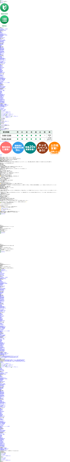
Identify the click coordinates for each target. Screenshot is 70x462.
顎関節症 (1, 36)
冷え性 (1, 92)
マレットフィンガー (3, 60)
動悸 (0, 93)
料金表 (1, 272)
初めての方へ (2, 274)
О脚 (0, 315)
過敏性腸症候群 (2, 102)
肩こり (1, 287)
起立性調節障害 (2, 349)
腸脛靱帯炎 (1, 77)
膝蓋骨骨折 (1, 336)
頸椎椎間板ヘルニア (3, 34)
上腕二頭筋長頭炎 (2, 40)
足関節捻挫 (1, 85)
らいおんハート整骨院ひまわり (9, 357)
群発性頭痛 (1, 98)
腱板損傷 (1, 83)
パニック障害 (2, 351)
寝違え (1, 32)
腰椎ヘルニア (2, 296)
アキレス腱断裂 (2, 87)
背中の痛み (1, 44)
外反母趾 (1, 66)
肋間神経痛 (1, 43)
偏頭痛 (1, 340)
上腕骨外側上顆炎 (2, 62)
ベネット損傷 (2, 42)
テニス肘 (1, 330)
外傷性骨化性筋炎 (2, 86)
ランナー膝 (1, 74)
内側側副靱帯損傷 (2, 78)
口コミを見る (3, 210)
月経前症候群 (2, 344)
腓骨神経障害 (2, 67)
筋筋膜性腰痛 (2, 51)
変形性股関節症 (2, 72)
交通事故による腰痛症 (3, 104)
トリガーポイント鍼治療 (4, 277)
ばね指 (1, 57)
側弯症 (1, 45)
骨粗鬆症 (1, 311)
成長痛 (1, 71)
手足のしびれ (2, 304)
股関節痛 (1, 319)
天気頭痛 (1, 342)
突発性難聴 (1, 97)
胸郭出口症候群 (2, 37)
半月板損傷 (1, 81)
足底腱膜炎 (1, 75)
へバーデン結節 (2, 63)
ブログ (1, 107)
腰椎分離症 (1, 47)
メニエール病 (2, 338)
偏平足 (1, 69)
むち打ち (1, 285)
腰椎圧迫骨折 (2, 298)
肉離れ (1, 323)
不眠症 (1, 91)
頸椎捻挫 (1, 281)
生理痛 (1, 96)
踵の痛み (1, 65)
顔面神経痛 (1, 35)
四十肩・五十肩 (2, 39)
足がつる (1, 68)
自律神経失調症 (2, 99)
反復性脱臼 (1, 41)
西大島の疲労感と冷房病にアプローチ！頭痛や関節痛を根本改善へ (15, 359)
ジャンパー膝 (2, 80)
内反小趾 (1, 70)
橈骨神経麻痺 (2, 306)
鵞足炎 (1, 317)
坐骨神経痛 (1, 54)
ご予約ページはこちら (4, 208)
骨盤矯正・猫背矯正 (3, 30)
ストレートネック (2, 33)
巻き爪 (1, 321)
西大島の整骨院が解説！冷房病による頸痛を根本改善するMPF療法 (15, 361)
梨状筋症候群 (2, 48)
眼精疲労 (1, 89)
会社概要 (1, 361)
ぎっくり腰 (1, 53)
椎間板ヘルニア (2, 52)
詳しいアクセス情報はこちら (4, 121)
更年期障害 (1, 95)
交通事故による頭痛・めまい (4, 353)
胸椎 (0, 294)
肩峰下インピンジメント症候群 (5, 82)
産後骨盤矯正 (2, 29)
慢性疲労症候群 (2, 94)
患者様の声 (1, 369)
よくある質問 (2, 108)
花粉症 (1, 100)
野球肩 (1, 332)
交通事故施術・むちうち (4, 105)
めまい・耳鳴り (2, 90)
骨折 (0, 334)
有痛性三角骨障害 (2, 58)
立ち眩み (1, 98)
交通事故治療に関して (3, 106)
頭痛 (0, 31)
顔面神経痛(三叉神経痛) (3, 283)
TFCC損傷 (1, 61)
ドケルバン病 (2, 60)
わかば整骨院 (9, 356)
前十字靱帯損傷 (2, 79)
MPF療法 (1, 28)
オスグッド (1, 76)
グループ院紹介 (2, 273)
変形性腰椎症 (2, 49)
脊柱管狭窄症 (2, 300)
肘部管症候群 (2, 59)
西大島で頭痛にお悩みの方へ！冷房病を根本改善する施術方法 (14, 360)
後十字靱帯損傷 (2, 79)
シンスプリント (2, 325)
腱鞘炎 (1, 56)
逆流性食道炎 (2, 101)
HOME (1, 154)
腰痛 (0, 302)
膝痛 (0, 313)
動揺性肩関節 (2, 41)
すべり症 (1, 50)
